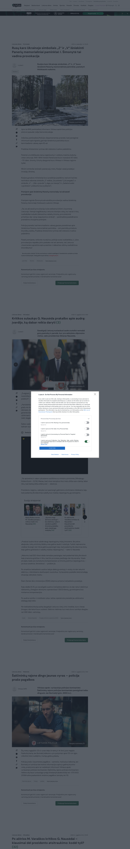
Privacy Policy (75, 454)
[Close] (95, 394)
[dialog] (65, 424)
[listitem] (65, 419)
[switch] (87, 422)
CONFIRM (52, 448)
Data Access (65, 454)
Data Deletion (55, 454)
